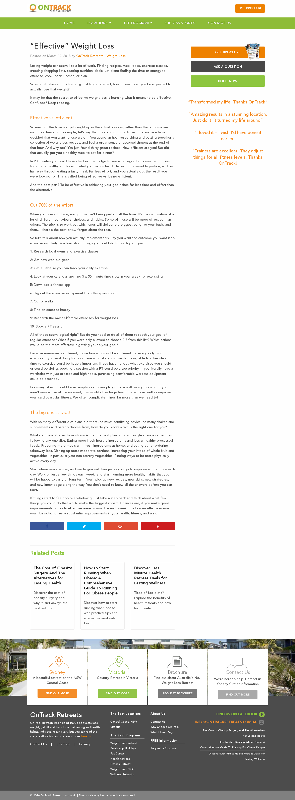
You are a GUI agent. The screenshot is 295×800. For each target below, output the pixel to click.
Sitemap (63, 744)
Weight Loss (116, 56)
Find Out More (57, 693)
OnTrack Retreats (89, 56)
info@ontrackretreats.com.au (226, 722)
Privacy (84, 744)
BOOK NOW (227, 81)
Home (69, 23)
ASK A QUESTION (228, 67)
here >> (86, 736)
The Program (136, 23)
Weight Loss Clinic (122, 769)
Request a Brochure (164, 748)
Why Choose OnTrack (165, 727)
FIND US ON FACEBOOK (237, 714)
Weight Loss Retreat (123, 743)
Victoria (115, 727)
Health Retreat (120, 758)
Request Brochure (178, 693)
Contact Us (219, 23)
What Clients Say (162, 732)
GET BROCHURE (227, 52)
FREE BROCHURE (250, 8)
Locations (97, 23)
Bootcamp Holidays (123, 748)
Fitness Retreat (120, 764)
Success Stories (180, 23)
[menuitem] (69, 23)
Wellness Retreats (122, 774)
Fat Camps (117, 753)
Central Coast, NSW (123, 721)
